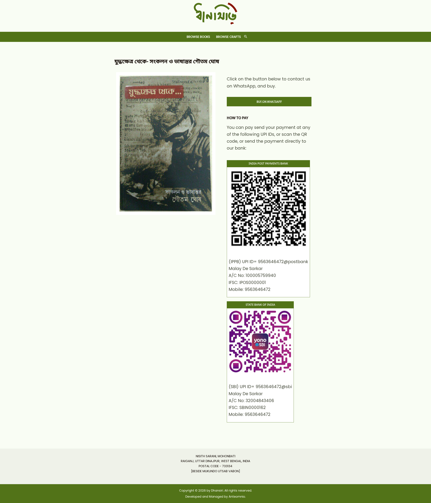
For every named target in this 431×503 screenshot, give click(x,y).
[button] (245, 37)
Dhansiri (215, 27)
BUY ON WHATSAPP (269, 101)
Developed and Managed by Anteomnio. (215, 496)
